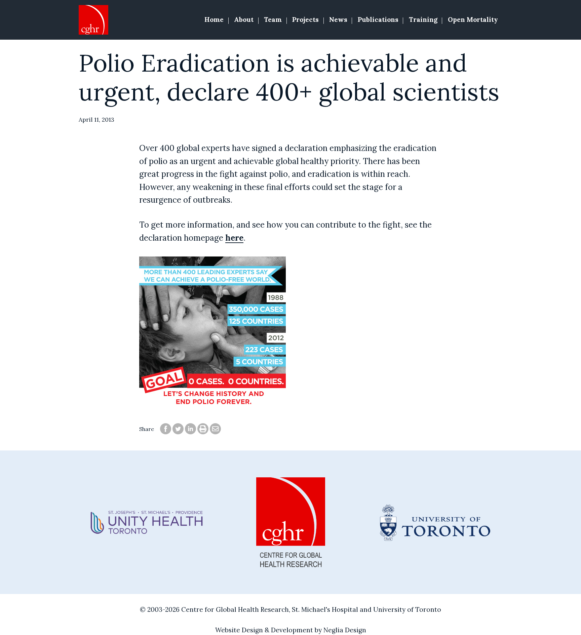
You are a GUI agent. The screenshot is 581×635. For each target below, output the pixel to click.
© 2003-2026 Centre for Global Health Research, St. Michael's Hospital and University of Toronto (290, 609)
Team (273, 19)
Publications (378, 19)
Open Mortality (473, 19)
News (338, 19)
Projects (305, 19)
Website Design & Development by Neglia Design (290, 630)
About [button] (244, 19)
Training (423, 19)
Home (214, 19)
